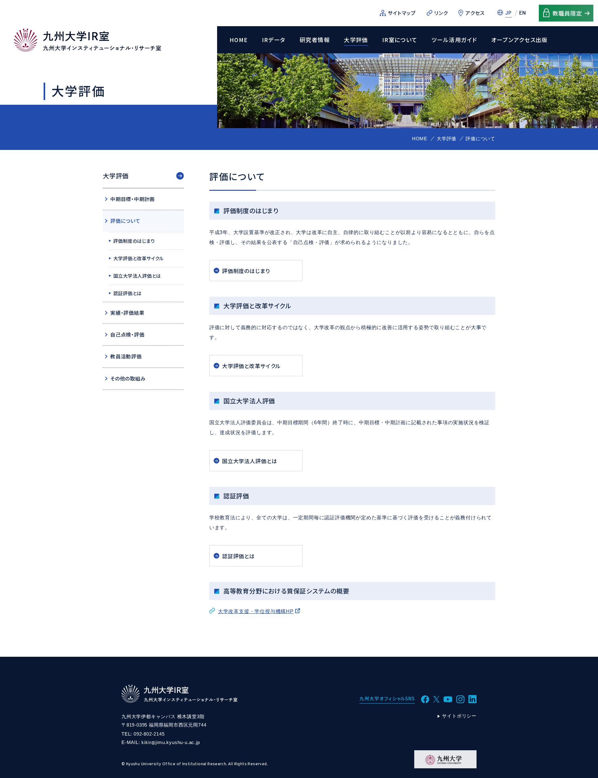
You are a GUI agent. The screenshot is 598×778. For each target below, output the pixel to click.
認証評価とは (238, 556)
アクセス (475, 13)
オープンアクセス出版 (519, 39)
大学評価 (356, 39)
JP (508, 13)
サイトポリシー (459, 715)
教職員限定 (567, 13)
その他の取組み (128, 378)
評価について (125, 220)
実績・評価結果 (127, 312)
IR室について (399, 39)
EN (522, 13)
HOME (239, 39)
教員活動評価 (126, 356)
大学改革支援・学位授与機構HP (256, 611)
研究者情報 (315, 39)
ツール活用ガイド (454, 39)
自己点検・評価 (127, 334)
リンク (441, 13)
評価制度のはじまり (246, 271)
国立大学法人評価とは (249, 461)
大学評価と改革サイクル (251, 366)
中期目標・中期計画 (132, 199)
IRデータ (274, 39)
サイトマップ (402, 13)
